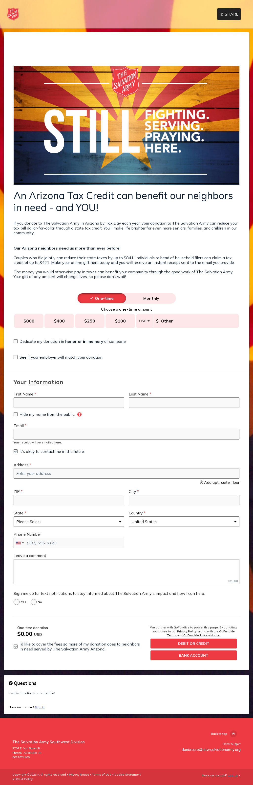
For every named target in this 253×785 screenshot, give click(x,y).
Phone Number (27, 534)
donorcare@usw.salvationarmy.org (211, 749)
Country (136, 512)
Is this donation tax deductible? (32, 693)
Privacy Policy (186, 631)
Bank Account (193, 655)
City (132, 491)
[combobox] (19, 543)
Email (19, 425)
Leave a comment (30, 555)
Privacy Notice (79, 774)
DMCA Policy (24, 779)
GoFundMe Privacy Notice (201, 635)
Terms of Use (101, 774)
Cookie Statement (127, 774)
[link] (13, 14)
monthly (151, 298)
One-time (104, 298)
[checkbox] (70, 341)
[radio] (104, 298)
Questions (25, 683)
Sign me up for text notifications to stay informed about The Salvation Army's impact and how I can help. (109, 593)
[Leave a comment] (126, 571)
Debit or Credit (193, 643)
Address (21, 464)
